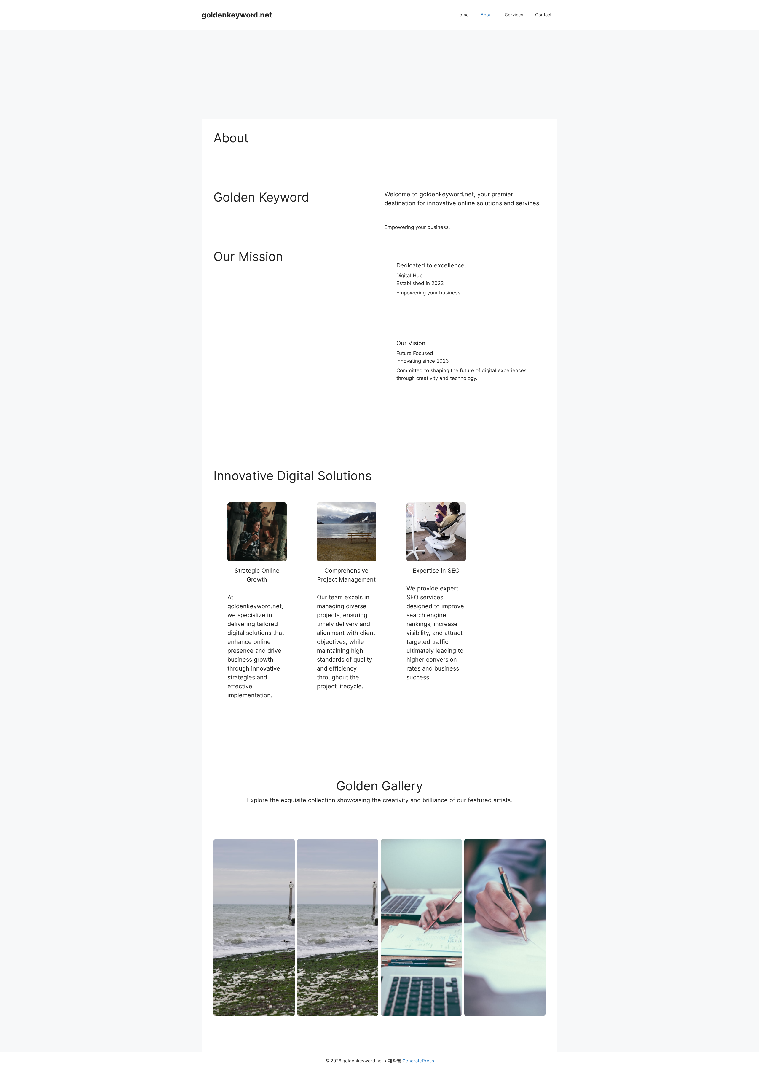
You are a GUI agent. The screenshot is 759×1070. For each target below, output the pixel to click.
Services (514, 14)
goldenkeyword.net (237, 14)
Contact (543, 14)
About (487, 14)
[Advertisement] (379, 74)
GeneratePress (418, 1060)
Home (462, 14)
